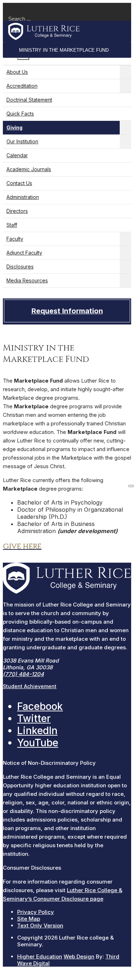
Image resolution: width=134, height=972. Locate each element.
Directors (17, 211)
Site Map (28, 918)
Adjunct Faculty (24, 253)
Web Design (79, 956)
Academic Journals (28, 169)
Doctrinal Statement (29, 100)
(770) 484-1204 (23, 674)
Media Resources (27, 280)
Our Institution (22, 141)
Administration (22, 197)
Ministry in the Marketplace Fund (64, 50)
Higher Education (39, 956)
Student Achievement (29, 686)
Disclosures (20, 267)
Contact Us (19, 183)
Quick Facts (20, 114)
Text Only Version (40, 925)
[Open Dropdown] (125, 72)
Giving (14, 127)
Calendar (17, 155)
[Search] (131, 486)
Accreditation (22, 86)
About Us (17, 72)
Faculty (14, 239)
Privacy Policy (35, 912)
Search (13, 6)
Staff (11, 225)
